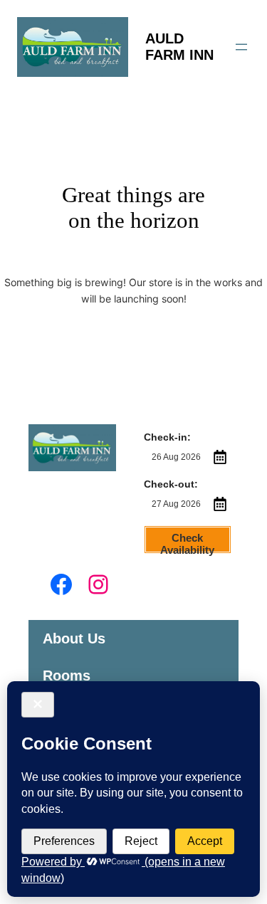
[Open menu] (241, 47)
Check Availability (187, 543)
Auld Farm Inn (179, 47)
